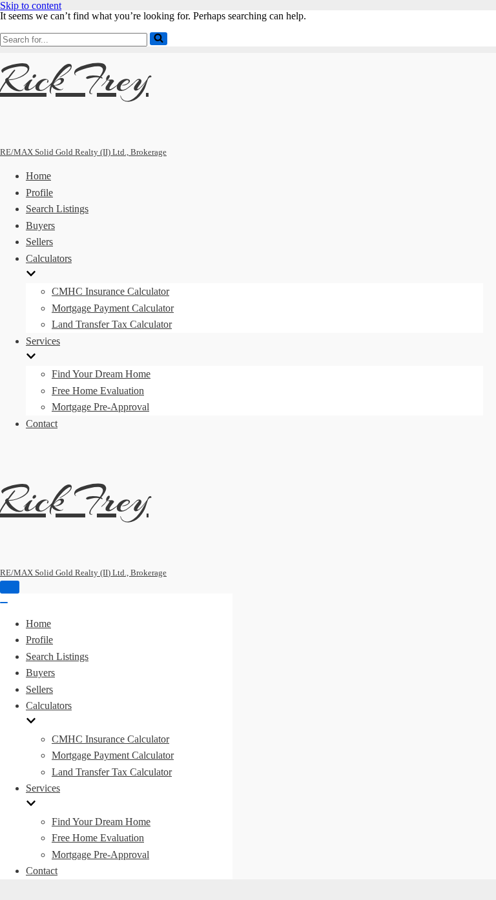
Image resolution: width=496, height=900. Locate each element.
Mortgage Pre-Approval (100, 406)
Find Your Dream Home (101, 373)
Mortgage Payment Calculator (113, 308)
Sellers (39, 241)
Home (38, 175)
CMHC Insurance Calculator (110, 291)
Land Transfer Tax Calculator (112, 324)
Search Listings (57, 208)
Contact (41, 423)
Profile (39, 192)
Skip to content (30, 5)
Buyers (40, 225)
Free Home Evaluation (98, 390)
